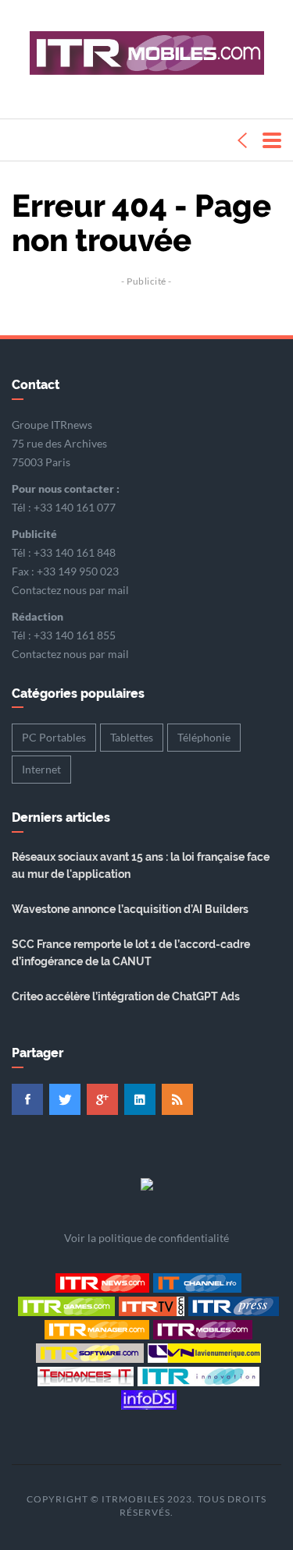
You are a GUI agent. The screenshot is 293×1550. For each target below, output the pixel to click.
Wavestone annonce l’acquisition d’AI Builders (130, 909)
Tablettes (131, 737)
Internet (41, 769)
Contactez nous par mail (70, 589)
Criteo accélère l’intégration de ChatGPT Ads (126, 996)
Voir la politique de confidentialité (146, 1237)
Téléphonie (203, 737)
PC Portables (54, 737)
